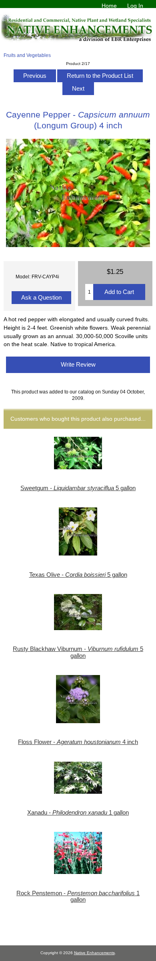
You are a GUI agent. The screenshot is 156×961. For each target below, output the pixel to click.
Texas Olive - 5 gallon (78, 575)
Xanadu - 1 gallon (78, 812)
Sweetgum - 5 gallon (78, 488)
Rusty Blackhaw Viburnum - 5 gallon (78, 652)
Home (109, 5)
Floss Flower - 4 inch (78, 742)
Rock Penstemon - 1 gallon (78, 896)
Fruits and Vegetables (27, 55)
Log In (135, 5)
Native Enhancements (94, 953)
